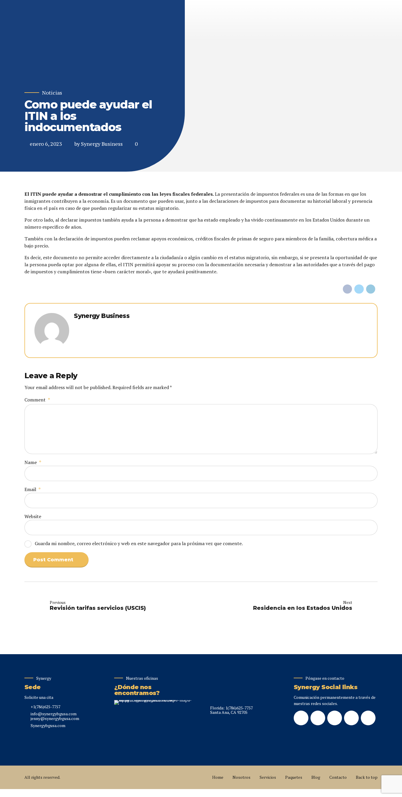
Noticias (52, 92)
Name (32, 462)
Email (32, 489)
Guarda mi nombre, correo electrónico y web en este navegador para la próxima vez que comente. (139, 543)
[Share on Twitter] (359, 289)
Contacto (338, 777)
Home (217, 777)
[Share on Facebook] (347, 289)
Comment (37, 399)
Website (32, 516)
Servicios (268, 777)
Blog (315, 777)
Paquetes (293, 777)
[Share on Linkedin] (371, 289)
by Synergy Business (98, 143)
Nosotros (241, 777)
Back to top (367, 777)
